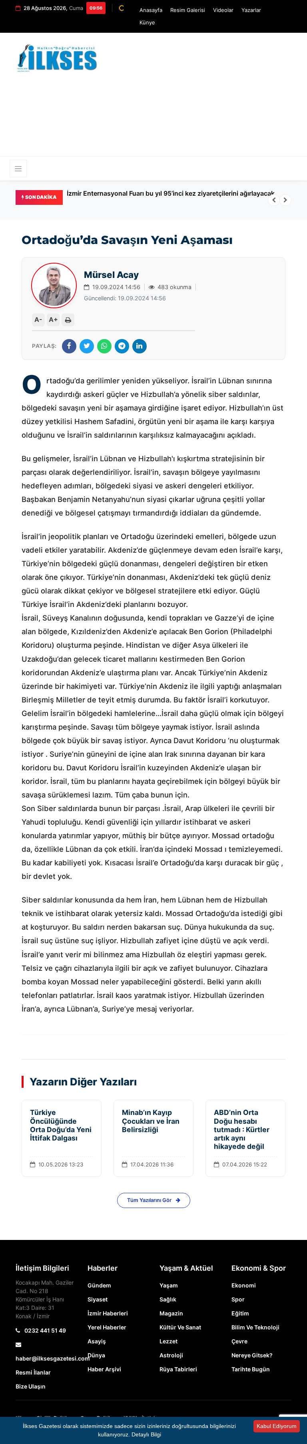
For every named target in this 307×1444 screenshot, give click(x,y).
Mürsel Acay (111, 274)
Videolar (223, 10)
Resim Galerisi (187, 10)
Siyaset (98, 1299)
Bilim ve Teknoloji (255, 1327)
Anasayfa (151, 10)
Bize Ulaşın (31, 1386)
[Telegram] (122, 346)
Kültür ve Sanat (180, 1327)
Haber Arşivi (104, 1369)
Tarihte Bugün (250, 1369)
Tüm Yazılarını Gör (150, 1200)
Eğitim (240, 1313)
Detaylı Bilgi (146, 1434)
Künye (147, 22)
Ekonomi (243, 1285)
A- (38, 319)
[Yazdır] (68, 319)
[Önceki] (274, 200)
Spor (238, 1299)
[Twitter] (87, 346)
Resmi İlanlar (33, 1372)
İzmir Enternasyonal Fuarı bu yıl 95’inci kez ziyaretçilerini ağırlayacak (171, 193)
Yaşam (168, 1285)
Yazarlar (251, 10)
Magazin (171, 1313)
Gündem (99, 1285)
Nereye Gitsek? (252, 1355)
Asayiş (97, 1341)
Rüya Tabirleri (178, 1369)
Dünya (96, 1355)
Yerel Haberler (107, 1327)
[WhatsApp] (104, 346)
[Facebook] (69, 346)
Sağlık (167, 1299)
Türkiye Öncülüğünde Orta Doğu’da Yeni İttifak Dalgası (61, 1125)
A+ (53, 319)
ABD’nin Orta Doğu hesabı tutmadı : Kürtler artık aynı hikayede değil (241, 1129)
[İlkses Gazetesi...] (58, 57)
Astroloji (171, 1355)
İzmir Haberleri (108, 1313)
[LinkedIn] (139, 346)
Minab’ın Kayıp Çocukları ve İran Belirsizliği (150, 1120)
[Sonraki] (285, 200)
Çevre (239, 1341)
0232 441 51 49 (44, 1330)
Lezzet (168, 1341)
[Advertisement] (209, 98)
